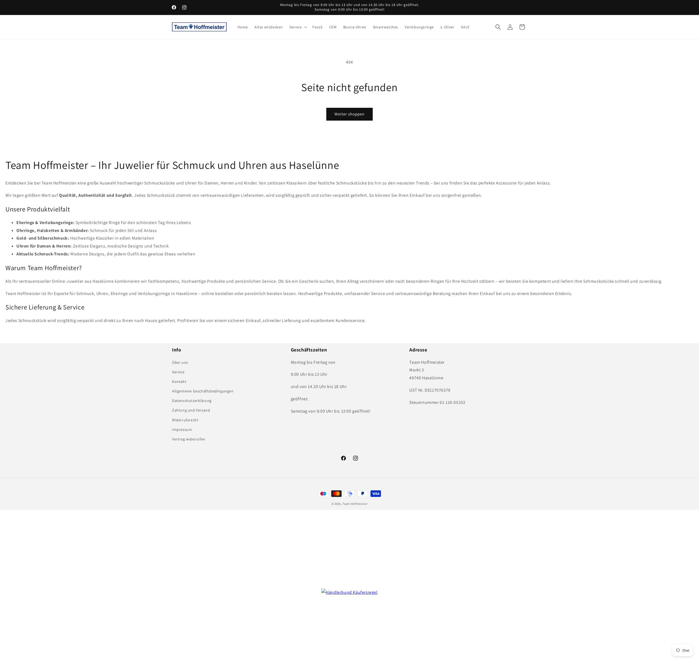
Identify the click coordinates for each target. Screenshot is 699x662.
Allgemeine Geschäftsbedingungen (203, 391)
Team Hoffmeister (355, 504)
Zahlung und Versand (191, 410)
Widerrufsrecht (185, 420)
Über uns (180, 362)
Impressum (182, 429)
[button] (297, 27)
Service (178, 371)
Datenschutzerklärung (192, 400)
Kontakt (179, 381)
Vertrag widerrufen (188, 439)
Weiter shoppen (349, 114)
